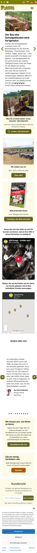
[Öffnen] (27, 8)
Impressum (32, 547)
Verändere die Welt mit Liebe (18, 219)
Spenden (18, 470)
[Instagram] (4, 2)
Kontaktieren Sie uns (18, 444)
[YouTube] (7, 2)
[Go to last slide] (2, 48)
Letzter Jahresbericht (20, 131)
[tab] (13, 83)
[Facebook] (1, 2)
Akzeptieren (18, 531)
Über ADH (18, 175)
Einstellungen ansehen (18, 543)
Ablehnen (18, 537)
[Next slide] (34, 48)
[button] (34, 508)
